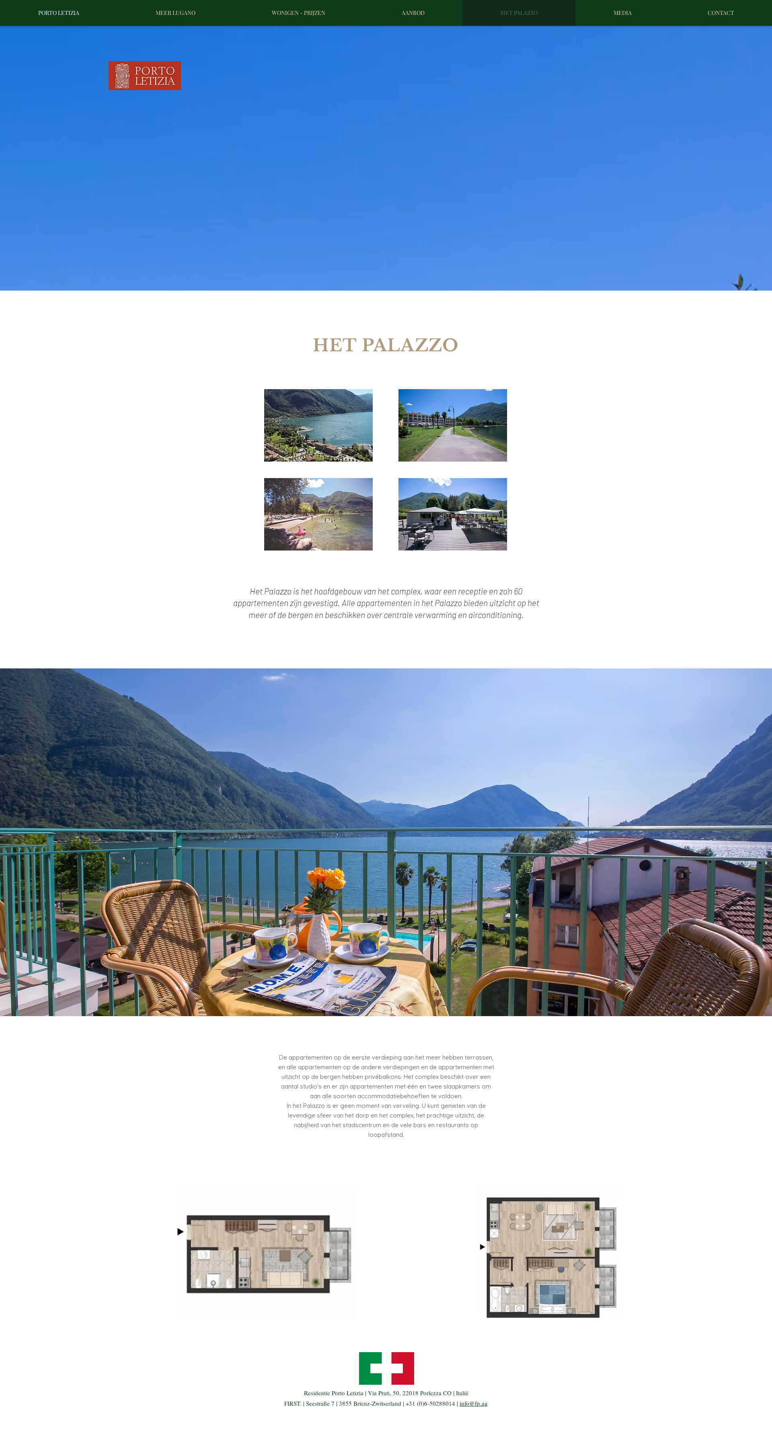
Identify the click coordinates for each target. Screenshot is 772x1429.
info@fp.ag (474, 1403)
